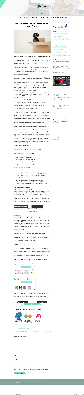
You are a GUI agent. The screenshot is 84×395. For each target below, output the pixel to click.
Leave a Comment (26, 328)
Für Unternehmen (63, 17)
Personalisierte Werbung (57, 52)
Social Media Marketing (57, 55)
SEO (59, 53)
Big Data (55, 36)
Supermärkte (64, 55)
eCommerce (63, 40)
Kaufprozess (67, 43)
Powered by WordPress (77, 394)
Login (44, 380)
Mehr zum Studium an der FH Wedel (32, 304)
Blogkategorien (26, 17)
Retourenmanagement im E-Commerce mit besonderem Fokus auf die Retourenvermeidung (60, 94)
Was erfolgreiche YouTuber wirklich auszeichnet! (60, 128)
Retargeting (55, 53)
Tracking (55, 56)
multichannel (64, 48)
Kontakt (25, 380)
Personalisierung (65, 52)
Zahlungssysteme (66, 56)
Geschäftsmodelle (56, 42)
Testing (68, 55)
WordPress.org (55, 139)
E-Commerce (32, 21)
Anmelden (54, 133)
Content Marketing (56, 37)
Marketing (55, 45)
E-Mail (15, 359)
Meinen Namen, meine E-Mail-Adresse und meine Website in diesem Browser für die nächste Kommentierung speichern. (31, 370)
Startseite (20, 17)
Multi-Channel (65, 45)
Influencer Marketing (57, 43)
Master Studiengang (42, 302)
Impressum (16, 380)
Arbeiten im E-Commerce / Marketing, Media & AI (49, 17)
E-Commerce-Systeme (57, 40)
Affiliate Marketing (56, 33)
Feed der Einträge (56, 135)
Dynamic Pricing (61, 39)
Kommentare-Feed (56, 137)
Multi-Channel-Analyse (57, 46)
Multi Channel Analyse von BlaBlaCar (64, 97)
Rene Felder (55, 97)
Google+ (61, 42)
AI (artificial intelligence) (64, 33)
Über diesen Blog (35, 380)
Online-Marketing (62, 49)
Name (15, 355)
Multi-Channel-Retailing (57, 48)
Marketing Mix (60, 45)
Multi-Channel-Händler (65, 46)
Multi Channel (56, 49)
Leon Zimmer (55, 93)
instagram (62, 43)
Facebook (68, 40)
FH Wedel (40, 380)
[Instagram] (42, 13)
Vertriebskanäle (60, 56)
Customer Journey (66, 37)
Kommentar (16, 341)
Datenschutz (56, 39)
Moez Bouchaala (36, 28)
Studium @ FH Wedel (35, 17)
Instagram (29, 380)
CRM (61, 37)
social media (63, 53)
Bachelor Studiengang (22, 302)
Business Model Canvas (61, 36)
